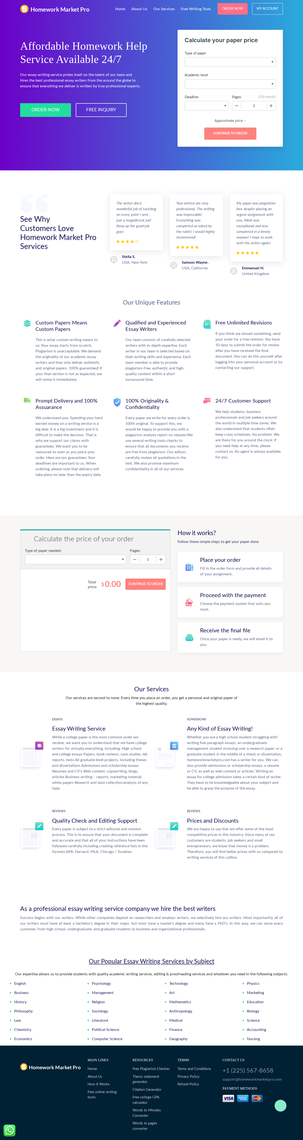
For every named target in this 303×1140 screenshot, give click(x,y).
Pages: (135, 551)
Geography (178, 1039)
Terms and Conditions (194, 1069)
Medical (176, 1020)
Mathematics (180, 1002)
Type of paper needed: (43, 551)
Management (103, 993)
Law (17, 1020)
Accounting (256, 1030)
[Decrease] (236, 105)
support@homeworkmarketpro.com (252, 1079)
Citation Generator (147, 1089)
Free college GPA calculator (146, 1100)
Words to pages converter (145, 1126)
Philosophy (23, 1011)
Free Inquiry (101, 110)
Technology (178, 983)
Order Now (232, 8)
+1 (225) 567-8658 (248, 1071)
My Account (267, 8)
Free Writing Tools (196, 9)
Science (253, 1020)
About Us (139, 9)
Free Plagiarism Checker (151, 1069)
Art (172, 993)
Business (21, 993)
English (20, 983)
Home (120, 9)
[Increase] (271, 105)
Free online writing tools (102, 1094)
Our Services (164, 9)
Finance (175, 1030)
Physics (253, 983)
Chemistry (22, 1030)
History (20, 1002)
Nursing (253, 1039)
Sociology (100, 1011)
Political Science (105, 1030)
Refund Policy (188, 1084)
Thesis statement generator (146, 1079)
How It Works (99, 1084)
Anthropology (180, 1011)
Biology (253, 1011)
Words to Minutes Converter (147, 1113)
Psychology (101, 983)
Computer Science (107, 1039)
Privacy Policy (189, 1076)
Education (255, 1002)
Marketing (255, 993)
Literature (100, 1020)
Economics (23, 1039)
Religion (98, 1002)
